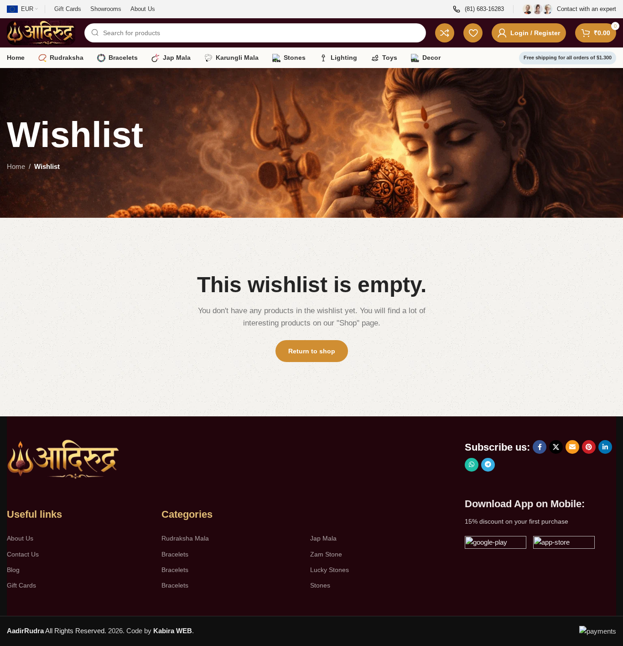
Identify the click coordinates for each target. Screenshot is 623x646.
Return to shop (311, 351)
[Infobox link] (478, 9)
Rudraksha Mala (185, 538)
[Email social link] (572, 447)
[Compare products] (445, 33)
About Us (20, 538)
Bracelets (174, 554)
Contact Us (23, 554)
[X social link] (556, 447)
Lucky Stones (329, 569)
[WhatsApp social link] (471, 465)
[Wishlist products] (473, 33)
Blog (13, 569)
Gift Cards (21, 585)
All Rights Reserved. (56, 631)
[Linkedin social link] (605, 447)
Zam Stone (326, 554)
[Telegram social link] (488, 465)
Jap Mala (323, 538)
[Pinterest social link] (589, 447)
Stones (320, 585)
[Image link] (64, 459)
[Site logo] (41, 32)
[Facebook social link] (539, 447)
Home (16, 166)
